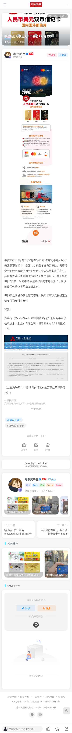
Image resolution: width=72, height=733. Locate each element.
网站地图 (50, 696)
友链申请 (11, 696)
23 (36, 485)
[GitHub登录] (36, 625)
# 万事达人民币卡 (15, 425)
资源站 (61, 696)
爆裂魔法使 (19, 53)
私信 (64, 55)
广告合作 (37, 696)
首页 (8, 42)
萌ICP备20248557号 (50, 701)
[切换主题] (66, 710)
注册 (48, 608)
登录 (27, 608)
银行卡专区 (20, 42)
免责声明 (24, 696)
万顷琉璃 (34, 701)
